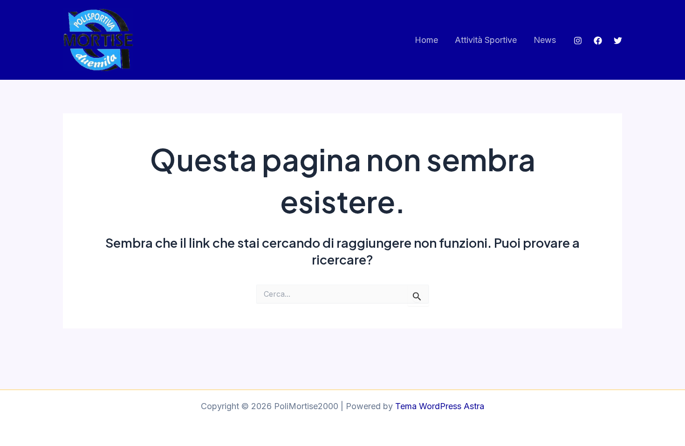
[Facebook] (598, 40)
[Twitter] (618, 40)
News (545, 40)
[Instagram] (578, 40)
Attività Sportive (486, 40)
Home (426, 40)
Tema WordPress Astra (439, 406)
